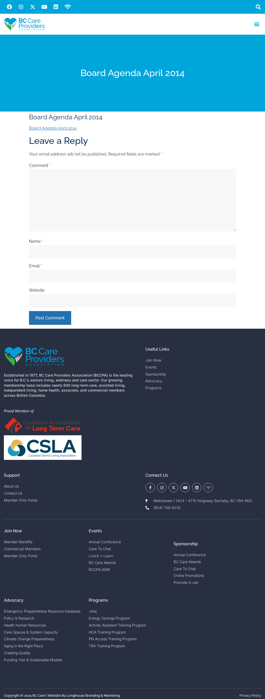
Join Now (13, 530)
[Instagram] (21, 7)
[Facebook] (9, 7)
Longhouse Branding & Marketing (93, 695)
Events (95, 530)
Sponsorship (186, 543)
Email (35, 265)
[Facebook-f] (150, 487)
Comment (39, 165)
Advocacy (14, 600)
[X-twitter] (32, 7)
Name (36, 241)
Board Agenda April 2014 (53, 128)
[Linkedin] (56, 7)
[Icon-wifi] (208, 487)
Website (37, 290)
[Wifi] (67, 7)
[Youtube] (44, 7)
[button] (258, 7)
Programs (98, 600)
